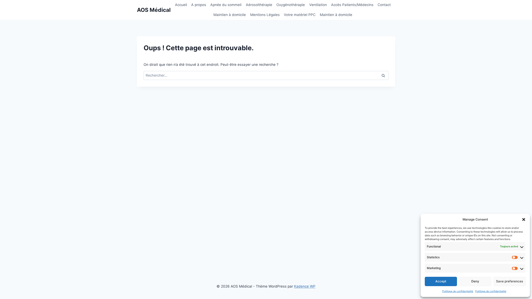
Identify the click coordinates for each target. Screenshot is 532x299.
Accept (440, 281)
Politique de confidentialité (457, 291)
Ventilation (318, 5)
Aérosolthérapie (259, 5)
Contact (384, 5)
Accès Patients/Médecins (352, 5)
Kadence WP (304, 286)
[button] (524, 219)
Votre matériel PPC (299, 15)
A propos (198, 5)
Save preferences (509, 281)
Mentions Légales (265, 15)
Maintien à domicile (229, 15)
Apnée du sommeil (225, 5)
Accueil (181, 5)
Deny (475, 281)
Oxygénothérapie (290, 5)
